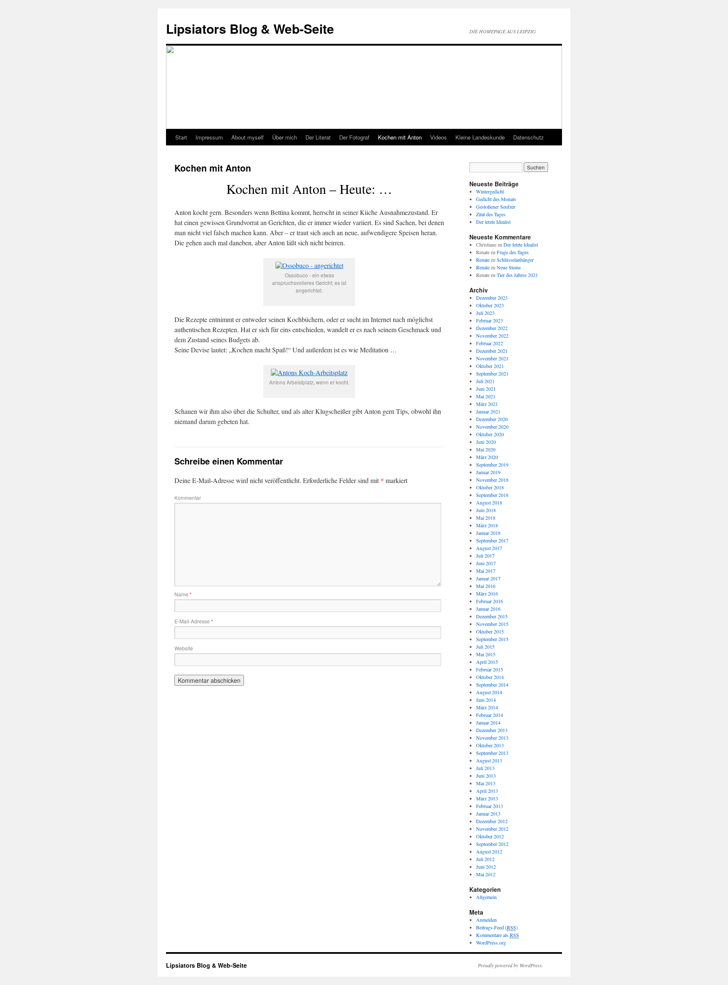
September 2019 (492, 464)
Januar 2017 (488, 578)
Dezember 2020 (492, 419)
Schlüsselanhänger (515, 259)
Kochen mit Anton (400, 137)
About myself (247, 137)
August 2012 (489, 851)
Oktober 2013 (490, 745)
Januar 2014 (488, 722)
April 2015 (487, 661)
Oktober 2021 (490, 365)
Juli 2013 (485, 768)
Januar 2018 (488, 532)
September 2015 (492, 639)
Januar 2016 (488, 608)
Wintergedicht (490, 191)
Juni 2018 (486, 510)
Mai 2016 (485, 585)
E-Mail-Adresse (193, 621)
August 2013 (489, 760)
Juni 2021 (486, 388)
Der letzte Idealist (493, 221)
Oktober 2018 (490, 487)
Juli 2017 (485, 555)
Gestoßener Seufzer (495, 206)
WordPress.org (491, 942)
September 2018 (492, 494)
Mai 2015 (485, 654)
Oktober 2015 (490, 631)
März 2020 (487, 457)
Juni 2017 (486, 563)
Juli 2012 (485, 859)
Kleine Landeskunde (480, 137)
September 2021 (492, 373)
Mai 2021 (485, 396)
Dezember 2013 (492, 730)
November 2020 (492, 426)
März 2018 (487, 525)
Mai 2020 (485, 449)
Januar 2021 (488, 411)
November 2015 (492, 623)
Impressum (209, 137)
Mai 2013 (485, 783)
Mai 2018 (485, 517)
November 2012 (492, 828)
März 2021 (487, 403)
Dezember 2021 (492, 350)
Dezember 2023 (492, 297)
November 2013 (492, 737)
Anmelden (486, 919)
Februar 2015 (489, 669)
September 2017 (492, 540)
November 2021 (492, 358)
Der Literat (318, 137)
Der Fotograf (354, 137)
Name (183, 594)
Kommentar (187, 497)
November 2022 (492, 335)
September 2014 (492, 684)
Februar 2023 (489, 320)
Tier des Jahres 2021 (517, 274)
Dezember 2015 (492, 616)
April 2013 (487, 790)
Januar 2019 (488, 472)
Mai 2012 (485, 874)
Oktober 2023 (490, 305)
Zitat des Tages (491, 214)
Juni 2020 (486, 441)
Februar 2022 (489, 343)
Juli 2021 (485, 381)
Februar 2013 (489, 805)
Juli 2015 (485, 646)
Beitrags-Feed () (497, 927)
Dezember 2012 (492, 821)
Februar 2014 (489, 714)
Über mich (284, 137)
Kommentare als (497, 934)
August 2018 (489, 502)
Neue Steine (509, 267)
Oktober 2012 (490, 836)
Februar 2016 (489, 601)
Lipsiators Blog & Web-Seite (250, 28)
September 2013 (492, 752)
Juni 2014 (486, 699)
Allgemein (486, 897)
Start (181, 137)
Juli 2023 (485, 312)
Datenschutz (528, 137)
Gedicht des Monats (496, 199)
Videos (438, 137)
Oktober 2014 (490, 677)
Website (183, 648)
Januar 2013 (488, 813)
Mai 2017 (485, 570)
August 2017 (489, 548)
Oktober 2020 (490, 434)
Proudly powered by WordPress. (510, 965)
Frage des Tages (513, 252)
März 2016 (487, 593)
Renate (483, 259)
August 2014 (489, 692)
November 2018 (492, 479)
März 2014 (487, 707)
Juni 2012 (486, 866)
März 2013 (487, 798)
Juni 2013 (486, 775)
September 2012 (492, 843)
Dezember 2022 (492, 328)
